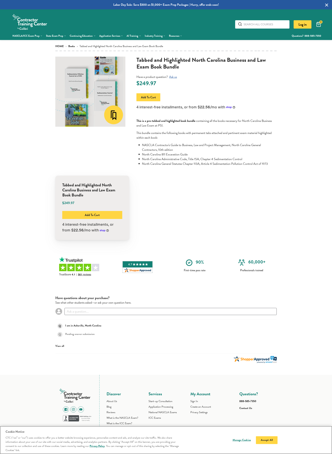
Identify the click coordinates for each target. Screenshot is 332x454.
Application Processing (161, 407)
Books (71, 46)
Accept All (267, 440)
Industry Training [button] (154, 36)
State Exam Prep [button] (54, 36)
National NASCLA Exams (163, 412)
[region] (166, 440)
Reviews (111, 412)
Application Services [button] (109, 36)
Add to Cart (148, 97)
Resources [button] (174, 36)
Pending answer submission (80, 334)
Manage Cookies (242, 440)
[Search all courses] (241, 24)
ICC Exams (155, 418)
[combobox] (265, 24)
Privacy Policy (97, 446)
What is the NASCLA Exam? (122, 418)
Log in (302, 24)
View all (59, 346)
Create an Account (200, 407)
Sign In (194, 401)
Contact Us (245, 408)
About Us (112, 401)
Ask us (173, 76)
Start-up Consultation (160, 401)
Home (59, 46)
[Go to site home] (75, 395)
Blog (109, 407)
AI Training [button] (132, 36)
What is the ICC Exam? (119, 423)
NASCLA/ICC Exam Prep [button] (26, 36)
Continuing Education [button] (81, 36)
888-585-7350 (313, 36)
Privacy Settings (199, 412)
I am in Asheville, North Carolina (83, 325)
